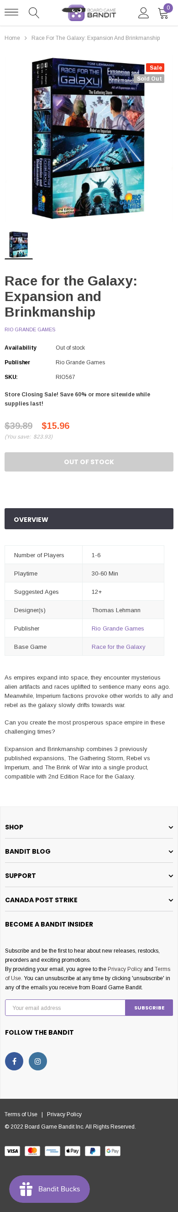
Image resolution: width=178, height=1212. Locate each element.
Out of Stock (89, 461)
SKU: (11, 377)
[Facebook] (14, 1061)
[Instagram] (38, 1061)
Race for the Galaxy (119, 646)
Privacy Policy (125, 969)
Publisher (17, 362)
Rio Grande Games (30, 329)
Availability (21, 348)
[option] (89, 139)
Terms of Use (23, 1114)
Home (12, 38)
